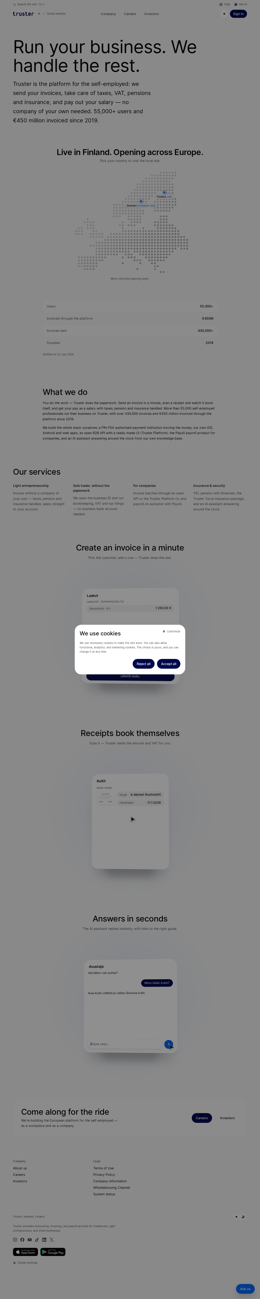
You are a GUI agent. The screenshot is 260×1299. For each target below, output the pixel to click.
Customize (173, 631)
